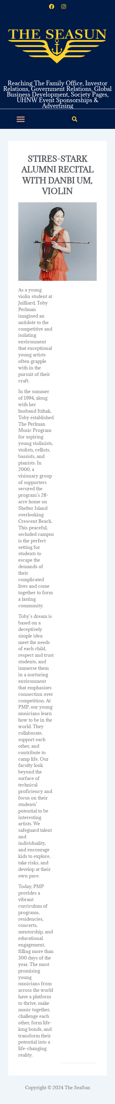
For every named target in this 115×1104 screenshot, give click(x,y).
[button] (20, 119)
